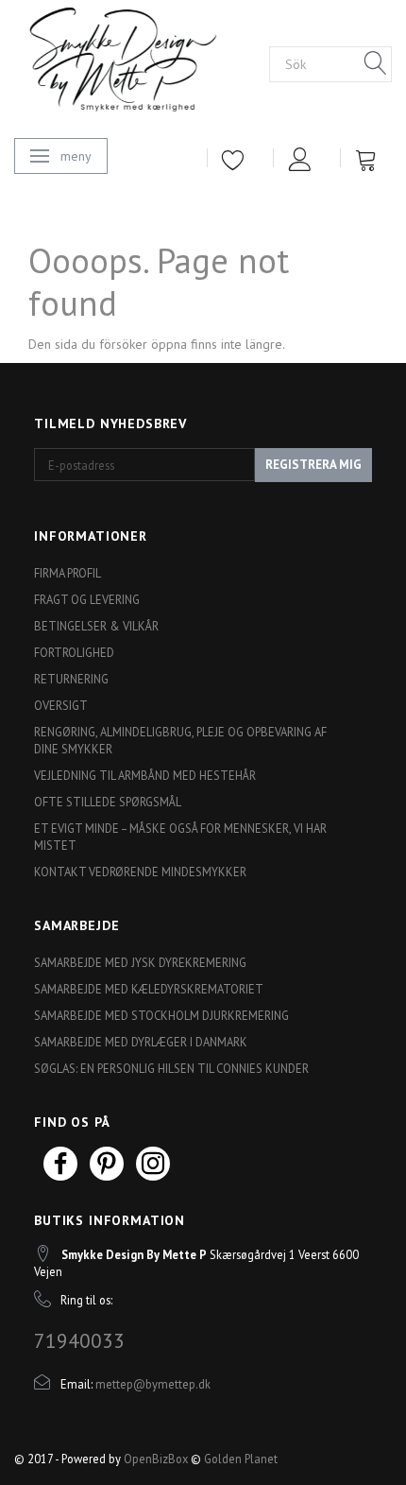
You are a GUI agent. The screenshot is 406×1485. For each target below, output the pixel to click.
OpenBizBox (156, 1458)
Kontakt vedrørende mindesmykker (140, 871)
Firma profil (67, 572)
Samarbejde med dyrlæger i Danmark (140, 1041)
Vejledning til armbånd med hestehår (145, 775)
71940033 (79, 1340)
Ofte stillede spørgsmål (107, 801)
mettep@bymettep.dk (153, 1383)
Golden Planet (241, 1458)
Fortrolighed (74, 652)
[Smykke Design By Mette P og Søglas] (141, 62)
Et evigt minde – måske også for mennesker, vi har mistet (180, 836)
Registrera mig (313, 465)
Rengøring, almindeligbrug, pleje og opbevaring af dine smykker (180, 740)
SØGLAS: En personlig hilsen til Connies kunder (171, 1068)
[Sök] (375, 64)
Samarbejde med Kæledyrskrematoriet (148, 988)
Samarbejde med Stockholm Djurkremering (161, 1015)
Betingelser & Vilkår (96, 625)
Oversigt (61, 705)
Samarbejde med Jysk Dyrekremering (140, 962)
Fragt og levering (87, 599)
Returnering (71, 678)
